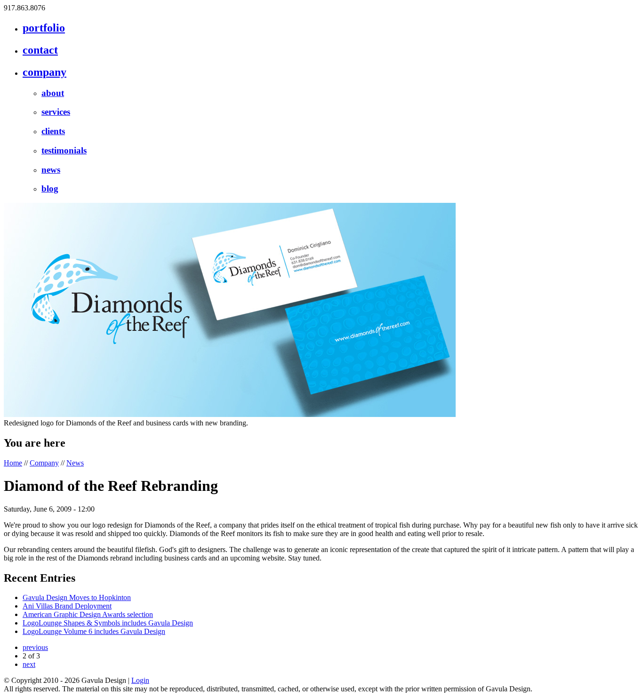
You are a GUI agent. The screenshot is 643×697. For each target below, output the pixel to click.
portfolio (44, 28)
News (75, 463)
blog (49, 188)
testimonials (64, 150)
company (44, 72)
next (29, 664)
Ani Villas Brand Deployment (67, 606)
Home (13, 463)
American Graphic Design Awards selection (88, 614)
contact (40, 50)
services (55, 112)
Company (44, 463)
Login (140, 680)
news (50, 170)
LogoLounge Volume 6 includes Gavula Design (94, 631)
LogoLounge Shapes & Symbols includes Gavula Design (108, 623)
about (52, 93)
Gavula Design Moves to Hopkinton (77, 597)
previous (35, 647)
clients (53, 131)
